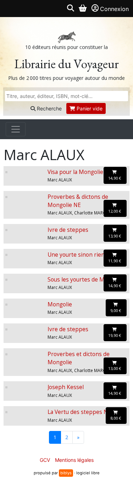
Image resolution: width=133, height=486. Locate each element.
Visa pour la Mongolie (75, 172)
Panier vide (88, 108)
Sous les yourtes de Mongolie (86, 279)
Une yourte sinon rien (76, 254)
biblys (66, 472)
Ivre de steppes (68, 230)
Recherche (48, 108)
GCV (45, 460)
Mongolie (60, 304)
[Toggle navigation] (16, 129)
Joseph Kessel (66, 387)
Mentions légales (74, 460)
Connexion (114, 8)
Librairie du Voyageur (66, 64)
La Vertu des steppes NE (79, 412)
